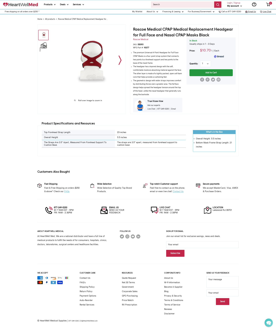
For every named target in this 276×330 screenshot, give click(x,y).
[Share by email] (218, 80)
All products (50, 19)
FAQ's (83, 282)
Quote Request (129, 278)
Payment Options (88, 296)
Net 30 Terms (128, 282)
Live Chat (267, 12)
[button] (268, 323)
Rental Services (87, 305)
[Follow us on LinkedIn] (138, 236)
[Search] (217, 4)
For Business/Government (199, 12)
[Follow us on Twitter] (122, 236)
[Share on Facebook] (202, 80)
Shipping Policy (87, 287)
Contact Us (178, 191)
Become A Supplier (173, 287)
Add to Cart (211, 73)
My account (233, 6)
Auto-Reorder (86, 300)
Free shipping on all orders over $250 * (22, 12)
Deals (62, 4)
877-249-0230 (60, 207)
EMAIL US (114, 207)
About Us (151, 12)
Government (128, 287)
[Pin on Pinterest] (208, 80)
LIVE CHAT (165, 207)
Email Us (252, 12)
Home (39, 19)
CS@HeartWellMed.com (88, 321)
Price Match (128, 300)
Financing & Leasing (171, 12)
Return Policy (86, 291)
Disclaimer (169, 314)
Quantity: (193, 64)
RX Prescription (129, 305)
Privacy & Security (173, 296)
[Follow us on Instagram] (127, 236)
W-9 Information (172, 282)
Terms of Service (172, 305)
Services (77, 4)
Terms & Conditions (173, 300)
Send (222, 301)
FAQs (66, 191)
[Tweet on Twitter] (213, 80)
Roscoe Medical (140, 39)
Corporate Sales (129, 291)
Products (48, 4)
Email (173, 109)
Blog (166, 291)
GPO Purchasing (130, 296)
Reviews (168, 309)
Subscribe (175, 253)
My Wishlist (137, 12)
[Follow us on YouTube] (133, 236)
